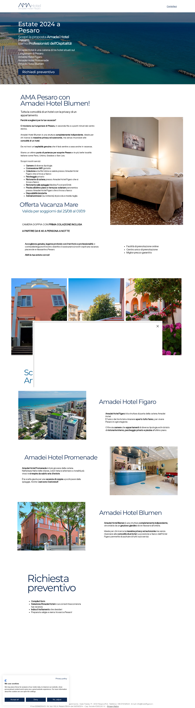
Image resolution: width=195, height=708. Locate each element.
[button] (158, 326)
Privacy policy (61, 679)
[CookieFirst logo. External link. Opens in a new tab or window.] (6, 680)
